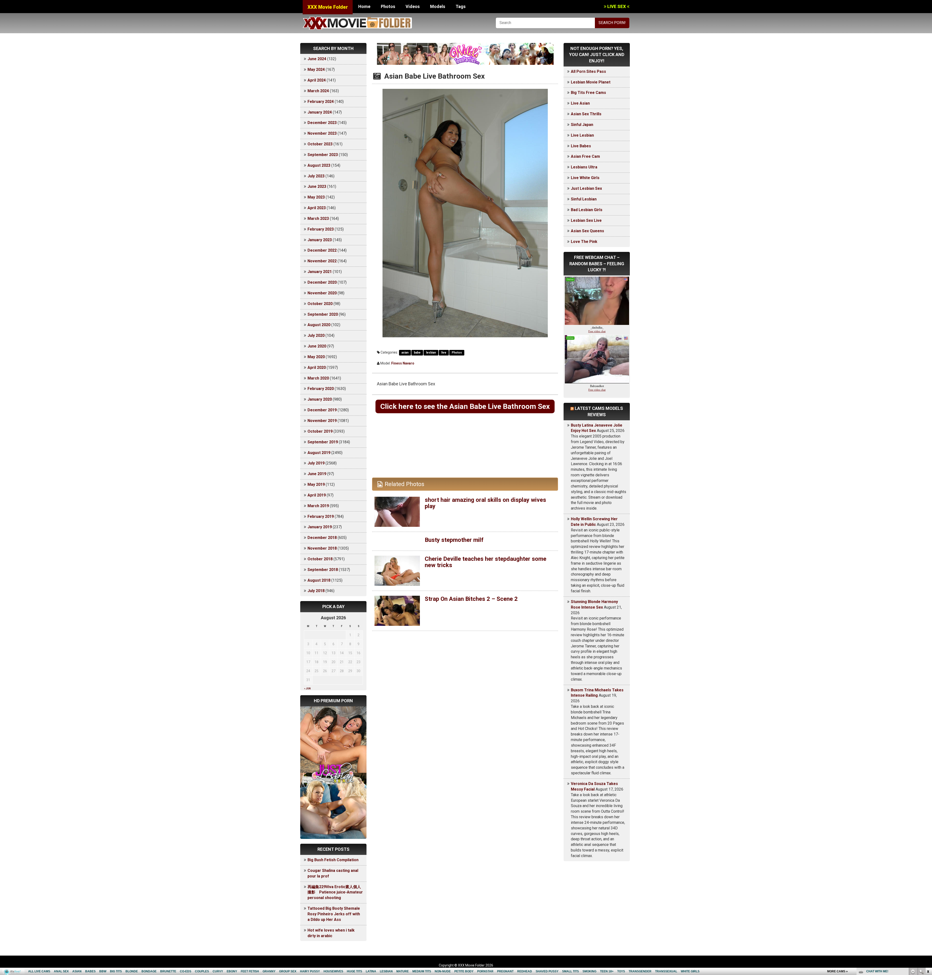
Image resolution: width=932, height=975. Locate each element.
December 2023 (322, 122)
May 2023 (316, 197)
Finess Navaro (402, 363)
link (928, 899)
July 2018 (316, 590)
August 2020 (319, 324)
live (443, 352)
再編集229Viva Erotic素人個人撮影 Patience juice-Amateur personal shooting (335, 892)
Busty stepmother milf (454, 540)
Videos (413, 6)
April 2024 (317, 80)
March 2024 (318, 91)
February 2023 (321, 229)
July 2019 (316, 463)
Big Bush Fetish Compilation (333, 860)
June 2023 (317, 186)
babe (417, 352)
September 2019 (323, 442)
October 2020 (320, 303)
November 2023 (322, 133)
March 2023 (318, 218)
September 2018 (323, 569)
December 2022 (322, 250)
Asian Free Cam (585, 156)
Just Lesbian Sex (586, 188)
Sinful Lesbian (584, 199)
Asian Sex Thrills (586, 114)
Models (437, 6)
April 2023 (317, 208)
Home (364, 6)
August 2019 (319, 452)
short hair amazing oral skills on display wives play (485, 503)
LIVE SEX (616, 6)
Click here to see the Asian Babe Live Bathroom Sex (465, 406)
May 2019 (316, 484)
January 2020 (320, 399)
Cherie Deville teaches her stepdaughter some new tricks (485, 562)
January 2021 (320, 271)
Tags (461, 6)
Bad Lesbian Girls (586, 209)
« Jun (307, 688)
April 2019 (317, 495)
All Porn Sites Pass (588, 71)
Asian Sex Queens (587, 231)
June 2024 (317, 59)
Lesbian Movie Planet (590, 82)
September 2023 (323, 154)
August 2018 (319, 580)
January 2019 (320, 527)
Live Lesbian (582, 135)
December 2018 (322, 537)
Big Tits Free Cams (588, 92)
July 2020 (316, 335)
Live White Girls (585, 177)
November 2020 (322, 293)
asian (404, 352)
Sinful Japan (582, 124)
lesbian (431, 352)
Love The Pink (584, 241)
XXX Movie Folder (328, 7)
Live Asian (580, 103)
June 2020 (317, 346)
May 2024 (316, 69)
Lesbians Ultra (584, 167)
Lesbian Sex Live (586, 220)
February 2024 (321, 101)
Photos (388, 6)
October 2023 (320, 144)
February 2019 (321, 516)
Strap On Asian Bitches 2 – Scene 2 (471, 598)
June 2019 (317, 473)
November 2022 (322, 261)
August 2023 (319, 165)
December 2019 (322, 410)
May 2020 (316, 357)
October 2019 (320, 431)
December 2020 (322, 282)
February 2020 (321, 388)
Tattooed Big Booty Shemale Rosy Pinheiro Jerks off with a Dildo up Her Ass (334, 914)
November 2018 (322, 548)
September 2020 (323, 314)
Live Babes (581, 146)
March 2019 (318, 506)
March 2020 (318, 378)
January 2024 (320, 112)
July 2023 (316, 176)
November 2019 (322, 420)
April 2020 (317, 367)
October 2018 (320, 559)
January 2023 (320, 240)
